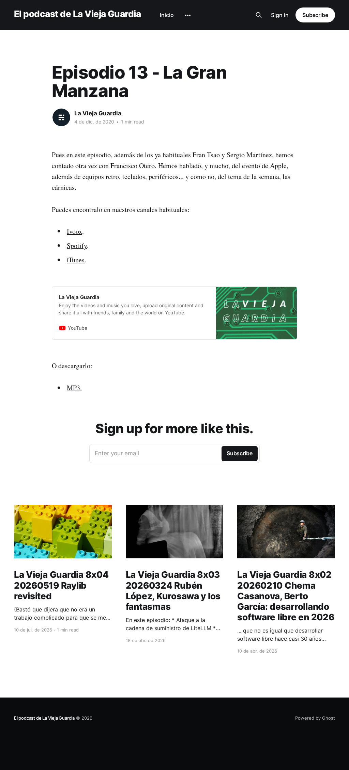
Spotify (77, 245)
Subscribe (315, 15)
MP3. (74, 387)
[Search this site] (258, 15)
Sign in (280, 15)
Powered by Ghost (315, 718)
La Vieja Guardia (97, 113)
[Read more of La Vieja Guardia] (61, 117)
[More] (188, 15)
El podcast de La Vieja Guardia (77, 14)
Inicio (167, 15)
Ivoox (74, 231)
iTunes (76, 259)
